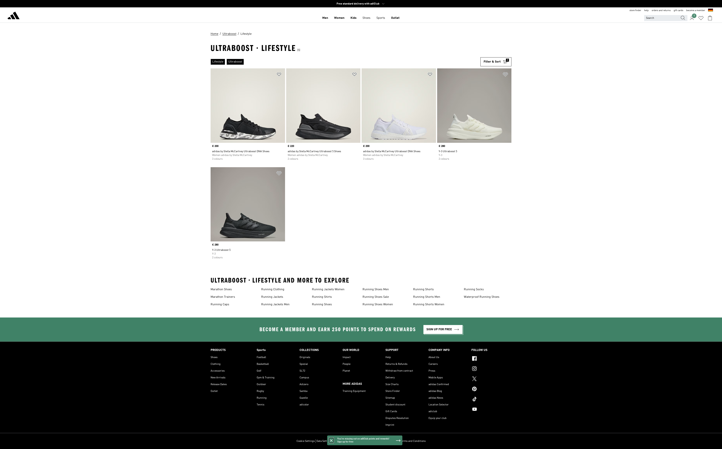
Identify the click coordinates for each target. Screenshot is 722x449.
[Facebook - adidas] (491, 359)
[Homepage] (14, 16)
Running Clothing (272, 289)
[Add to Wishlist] (279, 75)
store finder (635, 10)
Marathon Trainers (223, 297)
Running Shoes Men (376, 289)
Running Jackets (272, 297)
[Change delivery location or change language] (710, 11)
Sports (380, 18)
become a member (695, 10)
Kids (353, 18)
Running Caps (220, 304)
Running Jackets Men (275, 304)
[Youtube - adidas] (491, 410)
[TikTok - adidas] (491, 400)
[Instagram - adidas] (491, 369)
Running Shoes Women (378, 304)
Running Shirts (322, 297)
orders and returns (661, 10)
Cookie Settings (306, 441)
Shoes (366, 18)
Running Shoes (322, 304)
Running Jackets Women (328, 289)
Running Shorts (423, 289)
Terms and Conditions (413, 441)
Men (325, 18)
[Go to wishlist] (700, 18)
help (646, 10)
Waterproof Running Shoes (481, 297)
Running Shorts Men (426, 297)
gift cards (678, 10)
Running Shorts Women (428, 304)
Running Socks (474, 289)
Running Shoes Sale (376, 297)
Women (339, 18)
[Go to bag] (709, 18)
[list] (345, 62)
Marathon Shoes (221, 289)
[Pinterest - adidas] (491, 389)
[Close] (331, 440)
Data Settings (324, 441)
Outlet (395, 18)
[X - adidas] (491, 379)
